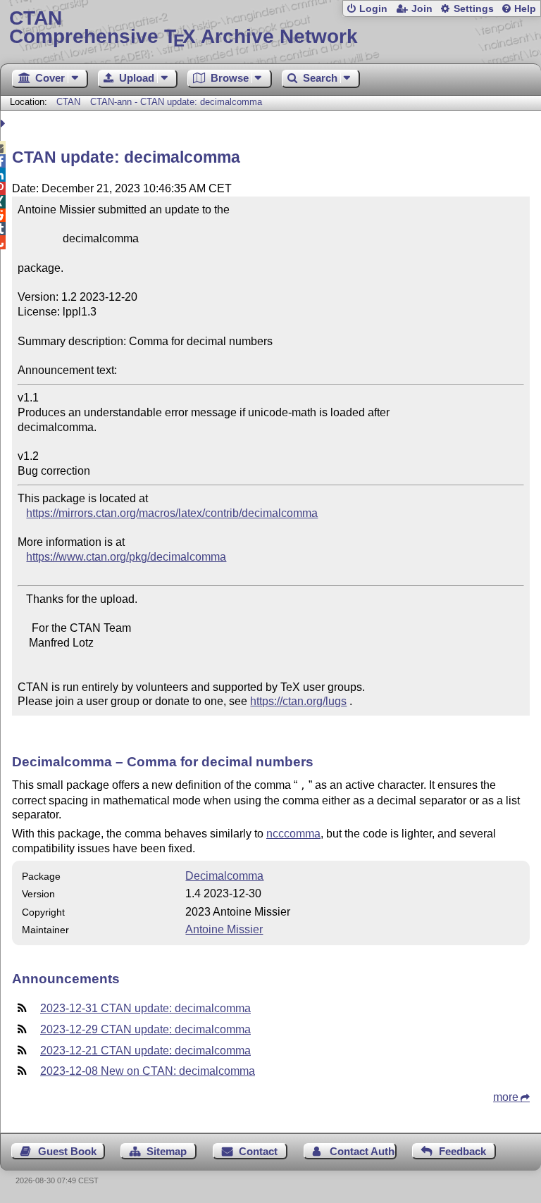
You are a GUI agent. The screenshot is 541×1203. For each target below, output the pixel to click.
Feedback (462, 1151)
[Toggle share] (4, 123)
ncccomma (293, 834)
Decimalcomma (224, 876)
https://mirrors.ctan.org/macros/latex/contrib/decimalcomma (172, 513)
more (505, 1097)
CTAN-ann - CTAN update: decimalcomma (176, 101)
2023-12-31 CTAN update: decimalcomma (145, 1008)
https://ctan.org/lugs (298, 701)
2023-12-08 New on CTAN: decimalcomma (147, 1071)
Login (373, 9)
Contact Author (363, 1151)
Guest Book (67, 1151)
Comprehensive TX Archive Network (183, 27)
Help (525, 9)
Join (422, 9)
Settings (474, 9)
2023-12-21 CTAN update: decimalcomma (145, 1050)
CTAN (68, 101)
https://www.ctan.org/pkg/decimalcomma (126, 557)
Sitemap (167, 1151)
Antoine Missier (224, 929)
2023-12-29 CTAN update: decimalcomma (145, 1029)
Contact (258, 1151)
